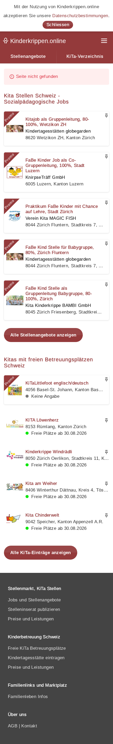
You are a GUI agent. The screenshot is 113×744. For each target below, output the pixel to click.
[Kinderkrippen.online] (35, 42)
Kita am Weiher (41, 483)
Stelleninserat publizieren (34, 609)
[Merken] (106, 116)
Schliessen (58, 24)
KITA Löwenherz (42, 420)
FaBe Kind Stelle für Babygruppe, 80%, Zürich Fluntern (59, 250)
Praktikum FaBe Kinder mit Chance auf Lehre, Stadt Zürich (61, 209)
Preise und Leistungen (31, 618)
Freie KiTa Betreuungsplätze (37, 648)
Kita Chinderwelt (42, 515)
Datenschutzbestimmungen (80, 15)
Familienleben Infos (28, 696)
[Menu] (104, 41)
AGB (12, 725)
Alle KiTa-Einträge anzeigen (40, 552)
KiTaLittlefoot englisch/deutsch (56, 383)
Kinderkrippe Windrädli (48, 451)
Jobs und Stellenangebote (34, 599)
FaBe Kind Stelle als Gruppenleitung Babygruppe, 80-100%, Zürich (58, 293)
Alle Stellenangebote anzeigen (43, 335)
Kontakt (29, 725)
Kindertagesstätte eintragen (36, 657)
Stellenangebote (28, 56)
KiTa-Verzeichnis (85, 56)
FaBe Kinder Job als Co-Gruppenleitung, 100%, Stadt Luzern (55, 165)
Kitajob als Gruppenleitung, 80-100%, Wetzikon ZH (57, 122)
